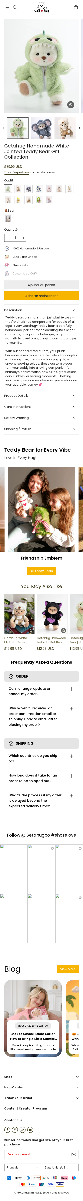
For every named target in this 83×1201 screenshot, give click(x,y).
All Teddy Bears (41, 571)
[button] (7, 7)
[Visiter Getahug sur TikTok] (23, 1132)
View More (67, 969)
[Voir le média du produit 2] (41, 128)
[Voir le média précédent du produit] (3, 128)
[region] (41, 128)
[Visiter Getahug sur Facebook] (7, 1132)
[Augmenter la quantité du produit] (23, 238)
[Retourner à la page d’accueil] (41, 7)
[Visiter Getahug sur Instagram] (15, 1132)
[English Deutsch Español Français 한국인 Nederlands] (22, 1168)
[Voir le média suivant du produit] (79, 128)
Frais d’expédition (16, 172)
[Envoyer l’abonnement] (74, 1154)
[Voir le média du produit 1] (18, 128)
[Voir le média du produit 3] (65, 128)
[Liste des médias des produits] (41, 66)
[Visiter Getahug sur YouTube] (30, 1132)
